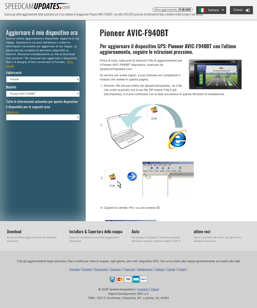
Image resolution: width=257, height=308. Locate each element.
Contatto (142, 289)
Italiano (213, 10)
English (87, 269)
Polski (182, 269)
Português (101, 269)
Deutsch (115, 269)
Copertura (12, 112)
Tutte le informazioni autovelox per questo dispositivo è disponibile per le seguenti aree (42, 104)
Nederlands (145, 269)
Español (74, 269)
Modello (11, 86)
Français (129, 269)
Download (14, 231)
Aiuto (135, 231)
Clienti (238, 10)
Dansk (171, 269)
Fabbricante (14, 72)
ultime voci (202, 231)
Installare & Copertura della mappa (95, 231)
